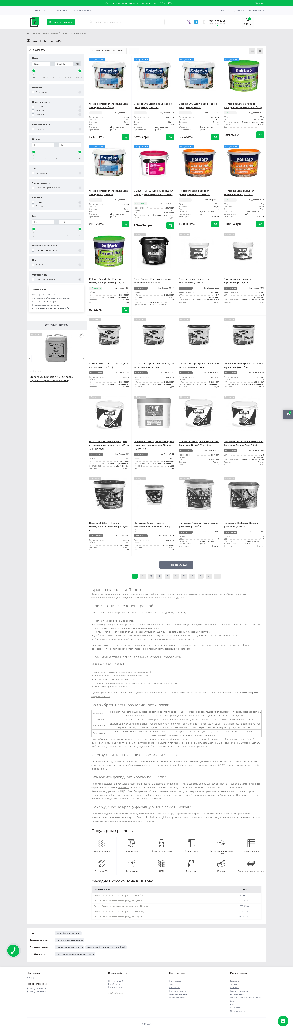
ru (222, 10)
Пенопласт (174, 987)
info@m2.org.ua (115, 993)
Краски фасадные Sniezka (45, 305)
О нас (232, 1001)
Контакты (62, 10)
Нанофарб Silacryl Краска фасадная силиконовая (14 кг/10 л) (108, 526)
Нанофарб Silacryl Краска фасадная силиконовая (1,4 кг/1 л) (152, 526)
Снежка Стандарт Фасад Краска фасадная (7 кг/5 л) (118, 917)
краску (112, 612)
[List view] (252, 51)
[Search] (91, 22)
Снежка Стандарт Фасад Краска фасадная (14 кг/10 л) (119, 911)
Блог (232, 1004)
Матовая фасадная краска (45, 301)
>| (217, 576)
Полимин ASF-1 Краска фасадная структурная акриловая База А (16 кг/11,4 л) (154, 445)
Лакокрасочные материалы (45, 33)
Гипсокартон (175, 981)
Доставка (34, 10)
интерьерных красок (100, 696)
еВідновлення (237, 994)
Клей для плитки (177, 998)
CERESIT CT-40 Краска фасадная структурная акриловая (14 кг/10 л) (153, 194)
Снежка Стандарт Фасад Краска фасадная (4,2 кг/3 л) (119, 901)
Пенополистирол (177, 991)
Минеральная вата (178, 994)
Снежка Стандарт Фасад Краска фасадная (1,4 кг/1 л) (118, 895)
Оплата (48, 10)
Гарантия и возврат (239, 991)
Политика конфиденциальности (245, 998)
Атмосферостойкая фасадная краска (51, 298)
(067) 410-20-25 (217, 20)
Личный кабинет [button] (256, 10)
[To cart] (125, 137)
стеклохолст (123, 788)
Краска (63, 33)
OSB (171, 984)
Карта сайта (235, 1008)
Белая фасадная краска (44, 294)
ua (227, 10)
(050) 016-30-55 (217, 23)
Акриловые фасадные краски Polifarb (51, 308)
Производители (82, 10)
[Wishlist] (81, 335)
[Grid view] (260, 51)
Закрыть (259, 3)
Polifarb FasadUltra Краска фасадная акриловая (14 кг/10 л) (121, 906)
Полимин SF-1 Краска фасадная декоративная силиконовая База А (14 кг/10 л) (109, 445)
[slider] (34, 71)
